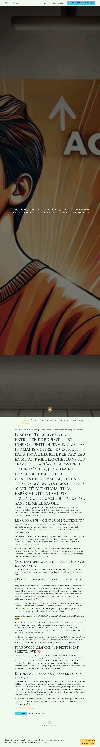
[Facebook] (40, 3)
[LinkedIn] (44, 3)
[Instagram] (48, 3)
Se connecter (58, 3)
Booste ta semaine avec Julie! (81, 3)
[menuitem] (15, 3)
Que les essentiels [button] (88, 740)
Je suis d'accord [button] (88, 744)
